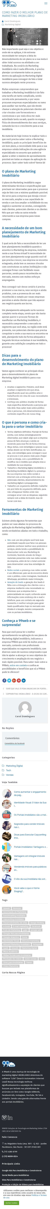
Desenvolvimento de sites (15, 923)
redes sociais (31, 959)
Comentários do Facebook (15, 743)
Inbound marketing (30, 941)
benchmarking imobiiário (14, 915)
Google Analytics (11, 937)
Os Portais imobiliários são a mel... (30, 815)
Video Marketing (10, 966)
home (24, 937)
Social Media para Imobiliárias (15, 1175)
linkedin (15, 948)
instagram (37, 944)
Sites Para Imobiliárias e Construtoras (19, 1180)
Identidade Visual (11, 941)
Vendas (9, 775)
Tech (8, 770)
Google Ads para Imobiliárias (16, 934)
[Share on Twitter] (9, 681)
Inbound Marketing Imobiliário (16, 944)
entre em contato (18, 665)
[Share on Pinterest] (19, 681)
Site (9, 540)
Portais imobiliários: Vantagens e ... (31, 847)
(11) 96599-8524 (11, 1156)
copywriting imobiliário (13, 919)
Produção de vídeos (12, 959)
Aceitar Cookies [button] (11, 1203)
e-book (6, 926)
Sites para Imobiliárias (13, 962)
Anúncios (17, 908)
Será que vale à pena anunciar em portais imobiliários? (27, 688)
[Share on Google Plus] (14, 681)
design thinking (37, 923)
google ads (36, 930)
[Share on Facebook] (4, 681)
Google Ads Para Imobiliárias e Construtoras (21, 1170)
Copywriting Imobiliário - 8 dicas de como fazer (27, 694)
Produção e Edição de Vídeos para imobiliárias (23, 1184)
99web (6, 908)
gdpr (25, 930)
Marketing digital (29, 948)
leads (5, 948)
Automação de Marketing (14, 912)
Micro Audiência (10, 952)
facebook (36, 926)
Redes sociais (13, 570)
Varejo (29, 962)
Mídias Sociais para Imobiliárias (17, 955)
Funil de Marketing (11, 930)
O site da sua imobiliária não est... (30, 879)
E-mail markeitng (20, 926)
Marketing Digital (13, 24)
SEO (42, 959)
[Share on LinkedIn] (24, 681)
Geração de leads (15, 582)
